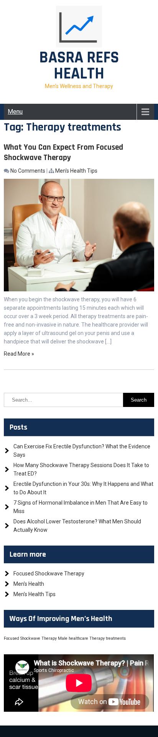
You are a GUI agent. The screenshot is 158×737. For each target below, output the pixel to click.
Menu (15, 111)
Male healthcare (73, 638)
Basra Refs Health (79, 65)
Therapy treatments (107, 638)
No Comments (27, 171)
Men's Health (28, 584)
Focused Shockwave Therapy (48, 573)
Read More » (19, 354)
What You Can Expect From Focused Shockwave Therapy (63, 152)
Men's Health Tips (76, 171)
